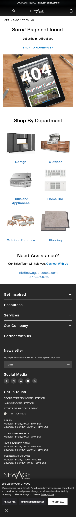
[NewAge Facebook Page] (6, 381)
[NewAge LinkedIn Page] (20, 381)
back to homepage (37, 47)
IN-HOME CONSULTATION (19, 403)
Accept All (58, 501)
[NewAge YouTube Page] (27, 381)
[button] (38, 294)
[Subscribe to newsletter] (68, 364)
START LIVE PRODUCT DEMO (21, 408)
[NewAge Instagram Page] (13, 381)
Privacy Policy (47, 494)
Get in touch (15, 392)
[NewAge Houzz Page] (34, 380)
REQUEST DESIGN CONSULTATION (24, 398)
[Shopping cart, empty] (71, 11)
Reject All (9, 501)
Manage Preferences (32, 501)
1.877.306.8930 (38, 277)
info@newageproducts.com (38, 273)
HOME (6, 20)
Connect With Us (57, 263)
